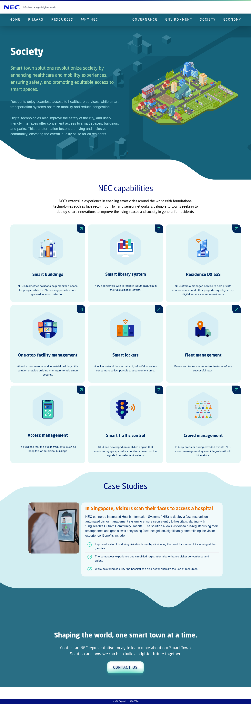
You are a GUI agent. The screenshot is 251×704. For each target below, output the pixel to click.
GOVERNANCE (144, 19)
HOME (15, 19)
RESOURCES (62, 19)
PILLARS (36, 19)
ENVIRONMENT (178, 19)
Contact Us (125, 667)
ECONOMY (232, 19)
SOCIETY (208, 19)
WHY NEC (89, 19)
